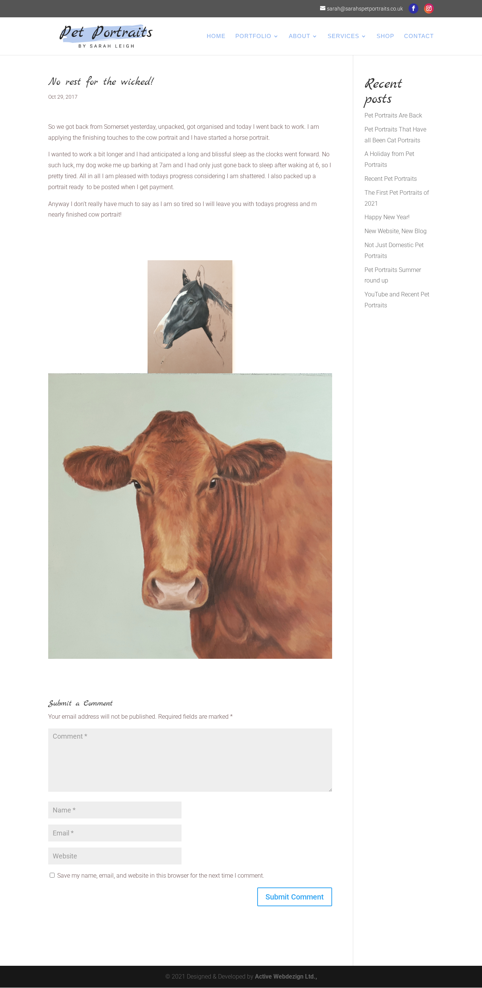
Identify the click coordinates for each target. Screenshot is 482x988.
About (299, 36)
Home (216, 36)
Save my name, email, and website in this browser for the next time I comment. (160, 875)
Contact (419, 36)
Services (343, 36)
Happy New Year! (387, 217)
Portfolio (253, 36)
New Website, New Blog (396, 231)
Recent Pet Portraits (391, 178)
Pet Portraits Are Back (393, 115)
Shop (385, 36)
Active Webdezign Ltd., (286, 976)
